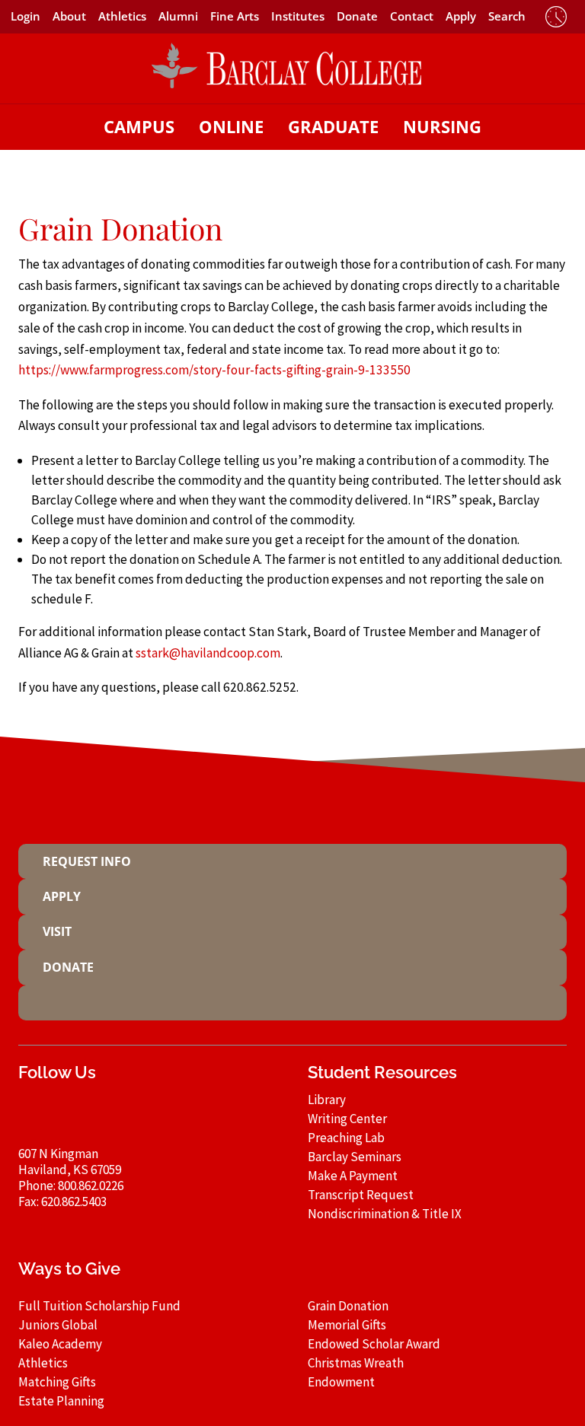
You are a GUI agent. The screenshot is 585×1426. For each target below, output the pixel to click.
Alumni (178, 16)
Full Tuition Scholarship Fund (99, 1305)
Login (25, 16)
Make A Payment (353, 1175)
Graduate (333, 126)
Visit (57, 931)
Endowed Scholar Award (374, 1343)
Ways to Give (69, 1268)
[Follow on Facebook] (108, 1115)
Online (231, 126)
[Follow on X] (166, 1115)
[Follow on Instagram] (137, 1115)
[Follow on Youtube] (195, 1115)
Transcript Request (361, 1194)
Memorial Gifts (347, 1324)
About (69, 16)
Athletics (122, 16)
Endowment (341, 1381)
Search (507, 16)
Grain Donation (348, 1305)
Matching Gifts (57, 1381)
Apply (461, 16)
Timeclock (556, 16)
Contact (411, 16)
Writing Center (347, 1118)
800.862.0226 (90, 1185)
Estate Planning (61, 1401)
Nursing (442, 126)
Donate (357, 16)
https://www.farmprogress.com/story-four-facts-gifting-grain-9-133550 (214, 369)
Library (327, 1099)
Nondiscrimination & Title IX (385, 1213)
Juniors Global (58, 1324)
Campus (139, 126)
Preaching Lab (346, 1137)
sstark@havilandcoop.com (208, 653)
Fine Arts (234, 16)
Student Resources (382, 1072)
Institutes (297, 16)
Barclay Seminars (354, 1156)
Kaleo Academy (60, 1343)
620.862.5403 (74, 1201)
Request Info (87, 861)
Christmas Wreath (356, 1362)
